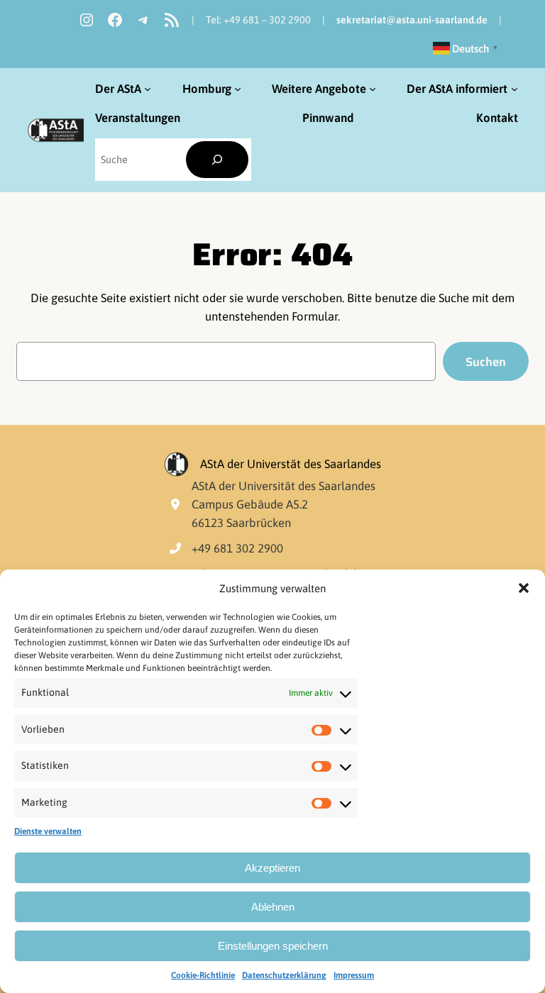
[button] (524, 588)
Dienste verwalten (48, 831)
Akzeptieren (272, 868)
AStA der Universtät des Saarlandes (290, 464)
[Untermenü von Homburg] (237, 88)
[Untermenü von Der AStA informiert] (514, 88)
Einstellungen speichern (273, 946)
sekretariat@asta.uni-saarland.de (412, 20)
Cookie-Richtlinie (203, 975)
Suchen (486, 362)
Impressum (354, 975)
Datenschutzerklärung (284, 975)
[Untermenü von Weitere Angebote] (372, 88)
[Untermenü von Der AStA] (147, 88)
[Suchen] (217, 160)
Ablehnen (272, 907)
